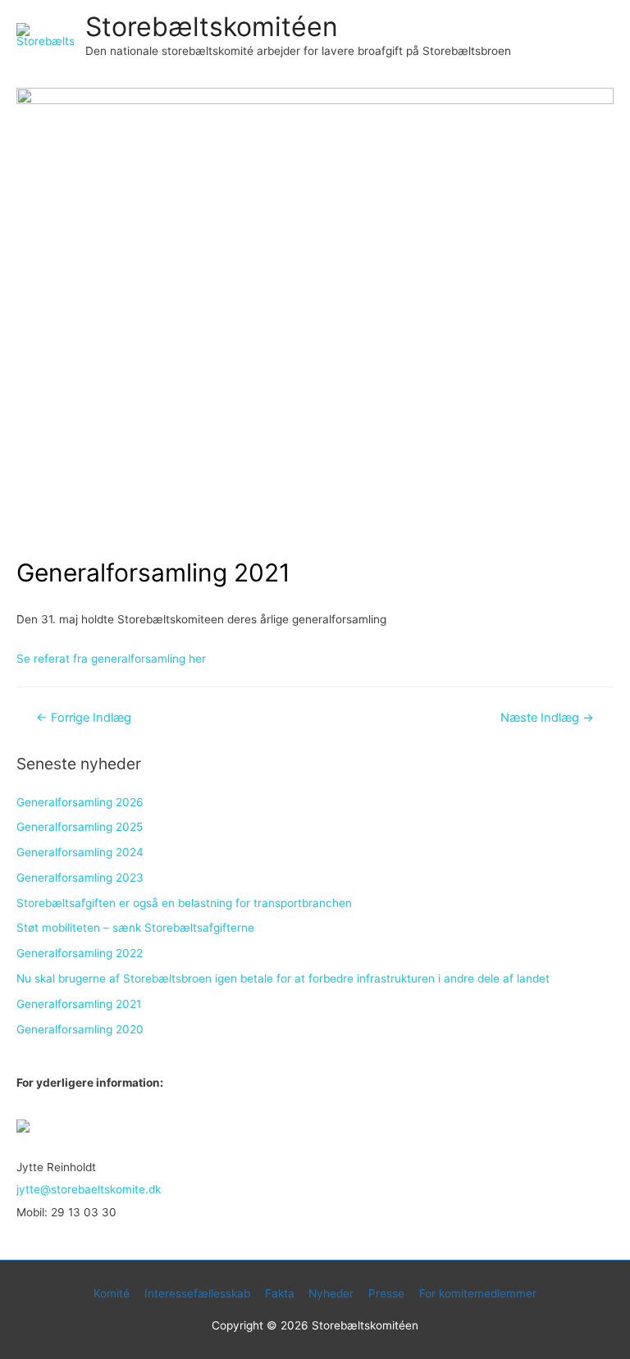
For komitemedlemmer (477, 1293)
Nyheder (331, 1293)
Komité (112, 1293)
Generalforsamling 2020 (80, 1029)
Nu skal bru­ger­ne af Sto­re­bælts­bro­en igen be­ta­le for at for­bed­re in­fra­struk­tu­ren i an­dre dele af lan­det (283, 978)
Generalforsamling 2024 (80, 852)
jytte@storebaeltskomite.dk (88, 1189)
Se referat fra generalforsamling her (111, 658)
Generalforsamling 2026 (80, 802)
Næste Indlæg (547, 717)
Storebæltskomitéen (211, 27)
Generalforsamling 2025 (79, 826)
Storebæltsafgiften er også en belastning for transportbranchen (184, 903)
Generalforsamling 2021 (78, 1003)
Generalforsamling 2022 (79, 953)
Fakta (279, 1293)
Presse (386, 1293)
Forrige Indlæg (83, 717)
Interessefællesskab (197, 1293)
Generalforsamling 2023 (80, 877)
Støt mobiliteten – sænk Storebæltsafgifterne (135, 927)
